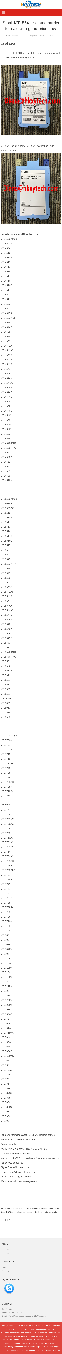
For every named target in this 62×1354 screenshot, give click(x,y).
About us (5, 1249)
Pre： (3, 1209)
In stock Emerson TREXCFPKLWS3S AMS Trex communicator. (29, 1209)
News (41, 36)
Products (5, 1271)
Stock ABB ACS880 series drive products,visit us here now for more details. (30, 1212)
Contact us (6, 1253)
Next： (56, 1209)
